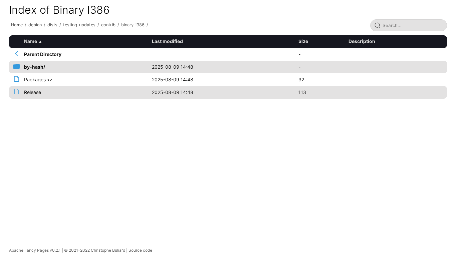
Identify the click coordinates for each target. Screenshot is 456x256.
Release (32, 92)
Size (303, 41)
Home (17, 24)
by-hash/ (34, 67)
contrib (108, 24)
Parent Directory (42, 54)
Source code (140, 250)
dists (52, 24)
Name (30, 41)
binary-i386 (133, 24)
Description (362, 41)
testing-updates (79, 24)
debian (35, 24)
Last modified (167, 41)
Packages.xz (38, 79)
